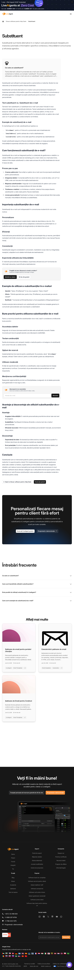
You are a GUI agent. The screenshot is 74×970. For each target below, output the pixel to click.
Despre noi (61, 853)
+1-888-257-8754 (11, 917)
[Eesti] (29, 953)
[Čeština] (10, 953)
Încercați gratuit (40, 482)
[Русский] (6, 956)
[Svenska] (16, 956)
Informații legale (61, 868)
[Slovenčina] (10, 956)
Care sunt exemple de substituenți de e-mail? (17, 600)
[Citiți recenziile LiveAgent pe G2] (6, 935)
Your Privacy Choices (63, 966)
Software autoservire (37, 888)
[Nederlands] (58, 953)
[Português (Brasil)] (68, 953)
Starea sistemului (37, 860)
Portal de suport (37, 853)
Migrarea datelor (37, 857)
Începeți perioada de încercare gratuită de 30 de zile (26, 792)
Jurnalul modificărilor (37, 864)
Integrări (13, 865)
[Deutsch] (16, 953)
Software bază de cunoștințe (36, 877)
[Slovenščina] (13, 956)
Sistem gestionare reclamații (37, 896)
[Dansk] (13, 953)
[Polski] (65, 953)
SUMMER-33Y (28, 8)
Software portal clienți (37, 899)
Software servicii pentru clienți (37, 881)
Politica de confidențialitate (61, 963)
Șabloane (13, 888)
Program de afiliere (61, 864)
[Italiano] (45, 953)
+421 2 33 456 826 (11, 914)
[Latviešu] (55, 953)
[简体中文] (26, 956)
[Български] (6, 953)
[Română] (3, 956)
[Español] (26, 953)
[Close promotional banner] (72, 2)
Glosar (13, 881)
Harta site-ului (34, 966)
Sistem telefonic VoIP (37, 885)
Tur (13, 869)
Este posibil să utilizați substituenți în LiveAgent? (19, 592)
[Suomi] (32, 953)
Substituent (31, 21)
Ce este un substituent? (10, 576)
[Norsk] (62, 953)
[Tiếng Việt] (23, 956)
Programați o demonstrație (46, 531)
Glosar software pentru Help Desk (16, 21)
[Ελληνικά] (19, 953)
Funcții (13, 861)
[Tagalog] (19, 956)
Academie (13, 885)
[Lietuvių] (52, 953)
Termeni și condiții (29, 963)
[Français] (36, 953)
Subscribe (66, 937)
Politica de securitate (44, 963)
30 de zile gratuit (24, 277)
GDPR (25, 966)
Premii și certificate (61, 857)
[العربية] (3, 953)
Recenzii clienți (61, 860)
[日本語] (49, 953)
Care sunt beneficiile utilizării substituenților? (17, 584)
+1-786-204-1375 (10, 921)
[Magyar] (42, 953)
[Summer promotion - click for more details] (37, 5)
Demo (13, 854)
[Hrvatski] (39, 953)
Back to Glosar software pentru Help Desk (18, 482)
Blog (13, 877)
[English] (23, 953)
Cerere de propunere (37, 868)
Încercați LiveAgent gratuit (25, 531)
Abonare (55, 395)
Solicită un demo (10, 277)
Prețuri (13, 858)
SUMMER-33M (11, 8)
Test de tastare (13, 892)
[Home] (3, 21)
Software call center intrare (37, 892)
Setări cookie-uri (46, 966)
